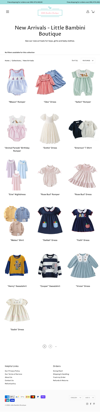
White (51, 155)
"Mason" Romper (17, 102)
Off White (49, 155)
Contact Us (9, 380)
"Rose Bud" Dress (83, 194)
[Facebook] (91, 404)
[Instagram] (87, 404)
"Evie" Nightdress (17, 194)
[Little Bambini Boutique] (50, 11)
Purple (19, 201)
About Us (8, 377)
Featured (86, 60)
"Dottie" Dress (50, 148)
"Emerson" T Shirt (83, 148)
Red (51, 109)
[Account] (88, 12)
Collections (16, 61)
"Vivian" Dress (83, 286)
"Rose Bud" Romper (50, 194)
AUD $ (87, 397)
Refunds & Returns (60, 380)
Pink (14, 201)
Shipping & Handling (61, 374)
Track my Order (59, 377)
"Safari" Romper (83, 102)
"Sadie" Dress (17, 329)
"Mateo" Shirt (17, 240)
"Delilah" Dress (50, 240)
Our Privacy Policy (12, 371)
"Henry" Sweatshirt (17, 286)
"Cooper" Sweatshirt (50, 286)
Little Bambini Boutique (18, 405)
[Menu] (7, 11)
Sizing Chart (58, 371)
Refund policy (10, 384)
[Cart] (93, 12)
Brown (14, 247)
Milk (81, 155)
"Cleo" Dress (50, 102)
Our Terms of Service (13, 374)
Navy (84, 155)
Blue (49, 109)
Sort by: (75, 60)
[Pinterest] (94, 404)
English (74, 397)
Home (7, 61)
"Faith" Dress (82, 240)
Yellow (17, 247)
